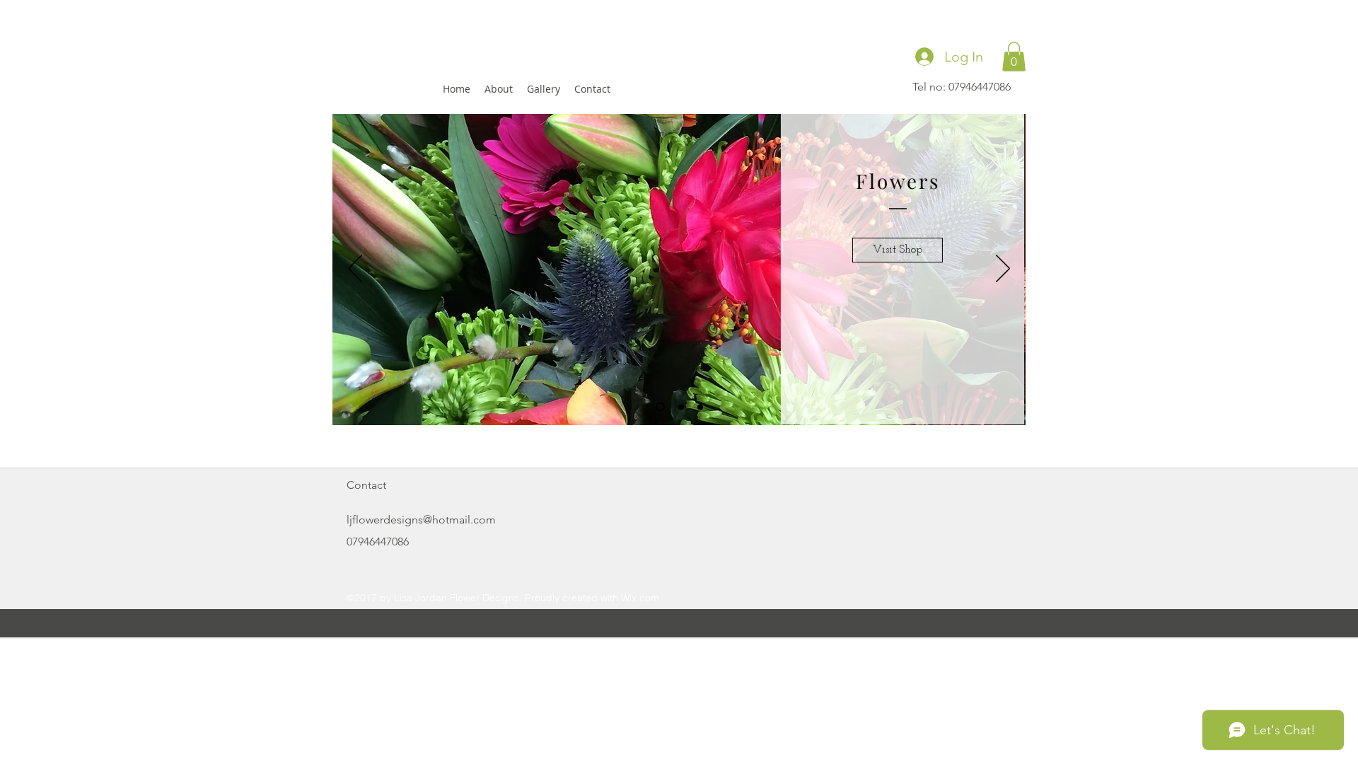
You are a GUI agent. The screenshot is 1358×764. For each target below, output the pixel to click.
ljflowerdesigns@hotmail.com (421, 519)
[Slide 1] (660, 407)
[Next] (1003, 269)
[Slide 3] (700, 407)
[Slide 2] (681, 407)
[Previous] (355, 269)
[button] (1014, 56)
